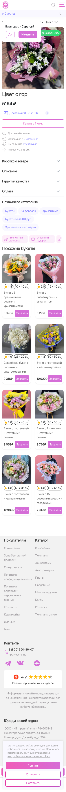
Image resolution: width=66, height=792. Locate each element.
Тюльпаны (41, 555)
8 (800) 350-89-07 (21, 649)
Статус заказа (13, 567)
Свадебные (42, 585)
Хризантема (50, 211)
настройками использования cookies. (29, 756)
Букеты (9, 211)
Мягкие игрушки (46, 592)
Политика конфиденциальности (17, 577)
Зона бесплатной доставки (15, 558)
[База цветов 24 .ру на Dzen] (37, 663)
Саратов (10, 13)
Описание (9, 171)
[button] (29, 144)
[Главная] (5, 5)
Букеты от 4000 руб (18, 219)
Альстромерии (44, 570)
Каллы (39, 599)
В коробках (42, 548)
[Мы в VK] (20, 663)
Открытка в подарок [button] (43, 239)
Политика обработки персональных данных (13, 593)
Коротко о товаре (15, 161)
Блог (7, 629)
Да (10, 34)
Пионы (39, 577)
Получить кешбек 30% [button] (46, 32)
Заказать (22, 313)
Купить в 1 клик (33, 123)
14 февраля (28, 211)
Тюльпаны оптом (46, 614)
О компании (12, 548)
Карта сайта (12, 614)
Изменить (27, 34)
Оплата (7, 191)
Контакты (10, 607)
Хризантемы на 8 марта (20, 227)
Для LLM (9, 622)
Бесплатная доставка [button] (16, 239)
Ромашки (41, 607)
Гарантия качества (15, 181)
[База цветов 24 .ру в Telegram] (8, 663)
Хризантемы (43, 563)
